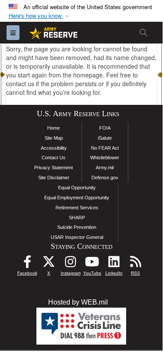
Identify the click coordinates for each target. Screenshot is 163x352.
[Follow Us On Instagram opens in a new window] (71, 264)
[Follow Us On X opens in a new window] (49, 264)
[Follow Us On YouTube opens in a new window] (92, 264)
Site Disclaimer (53, 177)
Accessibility (54, 148)
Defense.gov (104, 177)
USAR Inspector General (77, 237)
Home (53, 128)
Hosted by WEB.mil (78, 302)
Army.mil (105, 167)
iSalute (105, 138)
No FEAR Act (105, 148)
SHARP (77, 217)
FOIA (105, 128)
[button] (40, 15)
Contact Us (53, 157)
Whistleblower (104, 157)
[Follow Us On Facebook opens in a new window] (27, 264)
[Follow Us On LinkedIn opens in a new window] (114, 264)
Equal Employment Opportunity (76, 197)
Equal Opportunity (77, 187)
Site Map (54, 138)
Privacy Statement (53, 167)
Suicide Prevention (76, 227)
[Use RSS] (136, 264)
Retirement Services (76, 207)
